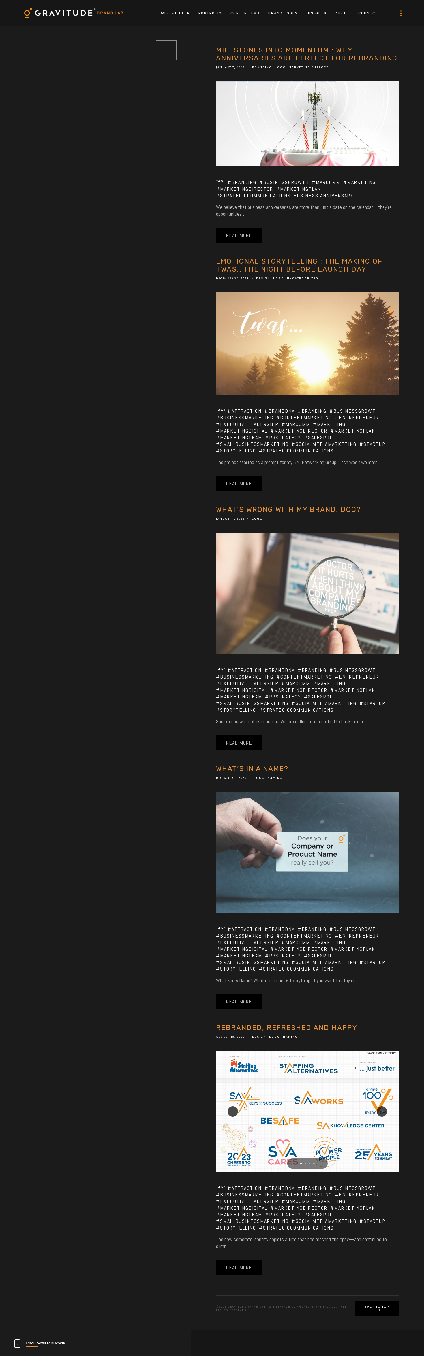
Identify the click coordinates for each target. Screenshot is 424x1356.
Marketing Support (309, 67)
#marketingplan (298, 188)
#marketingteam (239, 437)
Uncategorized (302, 278)
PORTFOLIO (210, 13)
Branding (262, 67)
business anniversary (324, 195)
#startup (372, 444)
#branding (242, 182)
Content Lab (245, 13)
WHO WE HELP (175, 13)
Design (263, 278)
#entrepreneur (357, 417)
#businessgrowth (284, 182)
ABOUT (342, 13)
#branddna (279, 411)
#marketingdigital (241, 430)
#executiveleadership (247, 424)
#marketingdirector (244, 188)
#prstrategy (283, 437)
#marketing (359, 182)
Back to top (377, 1306)
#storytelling (236, 450)
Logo (280, 67)
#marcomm (326, 182)
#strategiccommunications (253, 195)
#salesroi (317, 437)
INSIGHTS (317, 13)
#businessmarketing (244, 417)
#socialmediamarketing (324, 444)
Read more (239, 235)
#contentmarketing (304, 417)
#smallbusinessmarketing (252, 444)
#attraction (245, 411)
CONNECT (368, 13)
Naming (275, 778)
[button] (301, 1163)
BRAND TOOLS (283, 13)
